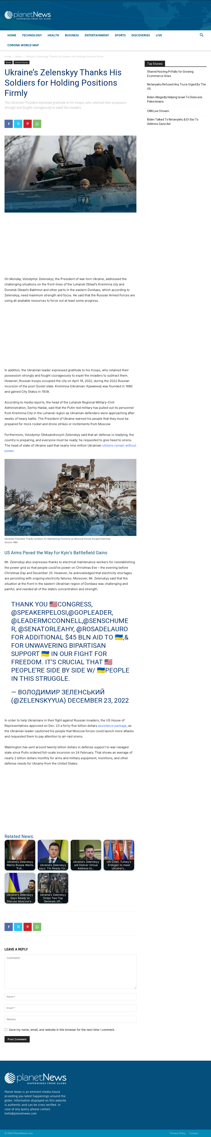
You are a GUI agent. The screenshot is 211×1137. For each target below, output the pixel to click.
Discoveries (140, 35)
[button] (201, 36)
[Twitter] (18, 124)
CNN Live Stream (158, 111)
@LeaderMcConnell (46, 621)
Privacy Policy (177, 1133)
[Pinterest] (27, 124)
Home (11, 35)
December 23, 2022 (98, 700)
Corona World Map (23, 45)
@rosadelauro (102, 629)
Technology (32, 35)
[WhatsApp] (37, 124)
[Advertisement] (70, 247)
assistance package (112, 726)
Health (53, 35)
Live (159, 35)
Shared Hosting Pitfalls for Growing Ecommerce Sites (170, 74)
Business (72, 35)
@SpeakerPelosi (39, 612)
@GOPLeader (90, 612)
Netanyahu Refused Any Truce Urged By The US (176, 86)
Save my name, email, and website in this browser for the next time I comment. (62, 1029)
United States (21, 62)
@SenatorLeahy (45, 629)
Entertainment (97, 35)
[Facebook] (9, 124)
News (18, 56)
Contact (193, 1133)
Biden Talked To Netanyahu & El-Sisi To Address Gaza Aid (172, 121)
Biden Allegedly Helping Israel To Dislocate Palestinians (174, 99)
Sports (120, 35)
